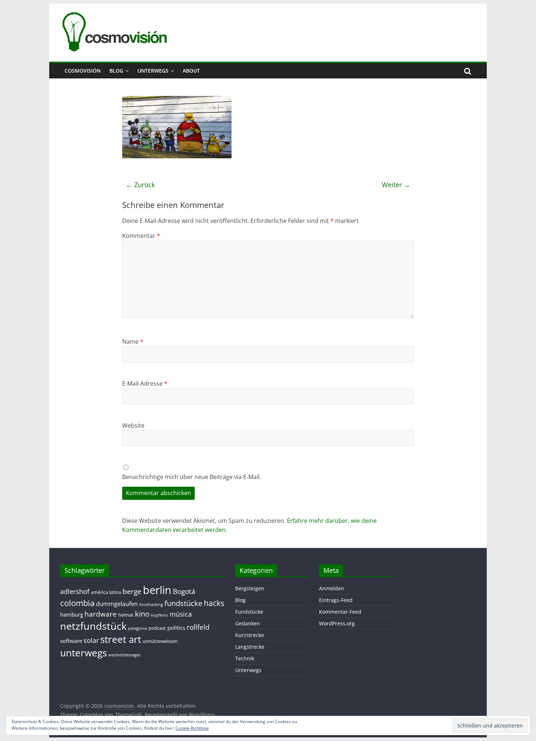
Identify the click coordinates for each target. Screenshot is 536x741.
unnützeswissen (160, 641)
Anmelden (331, 588)
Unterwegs (152, 70)
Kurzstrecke (249, 635)
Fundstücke (249, 611)
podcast (157, 628)
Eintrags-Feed (336, 600)
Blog (116, 70)
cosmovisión (83, 70)
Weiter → (396, 184)
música (181, 614)
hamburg (71, 614)
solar (91, 640)
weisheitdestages (124, 654)
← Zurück (140, 184)
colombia (77, 603)
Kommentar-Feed (340, 611)
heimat (125, 614)
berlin (157, 590)
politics (176, 627)
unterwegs (83, 652)
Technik (244, 658)
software (71, 640)
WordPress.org (337, 623)
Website (133, 425)
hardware (101, 614)
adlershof (74, 591)
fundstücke (183, 603)
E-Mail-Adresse (144, 383)
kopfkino (159, 615)
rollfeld (198, 627)
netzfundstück (93, 626)
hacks (214, 603)
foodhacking (151, 604)
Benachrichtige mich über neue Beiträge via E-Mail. (191, 477)
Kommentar (141, 236)
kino (142, 614)
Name (132, 341)
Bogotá (184, 591)
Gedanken (247, 623)
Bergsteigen (249, 588)
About (191, 70)
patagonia (137, 628)
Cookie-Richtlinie (192, 728)
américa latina (106, 592)
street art (120, 639)
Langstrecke (249, 646)
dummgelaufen (117, 604)
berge (132, 591)
